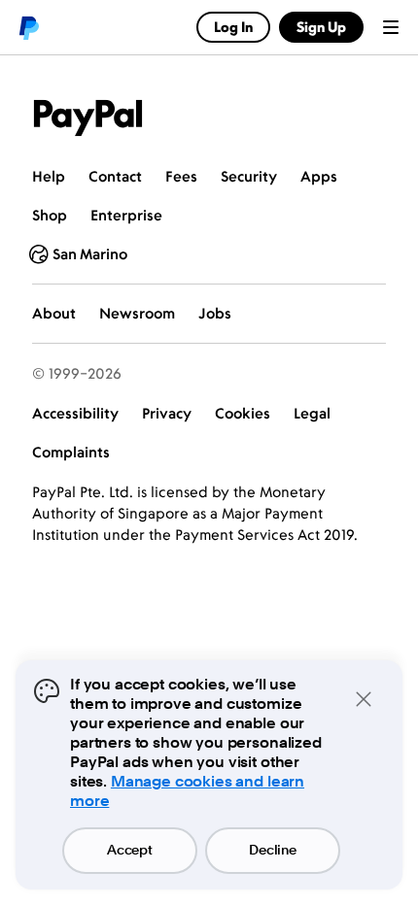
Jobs (214, 313)
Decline (272, 850)
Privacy (167, 413)
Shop (49, 215)
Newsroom (137, 313)
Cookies (242, 413)
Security (249, 176)
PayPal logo (28, 27)
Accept (129, 850)
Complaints (71, 452)
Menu (390, 27)
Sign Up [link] (321, 26)
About (54, 313)
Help (48, 176)
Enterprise (126, 215)
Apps (318, 176)
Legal (312, 413)
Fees (181, 176)
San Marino (89, 254)
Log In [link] (233, 26)
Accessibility (75, 413)
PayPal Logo (88, 118)
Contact (115, 176)
